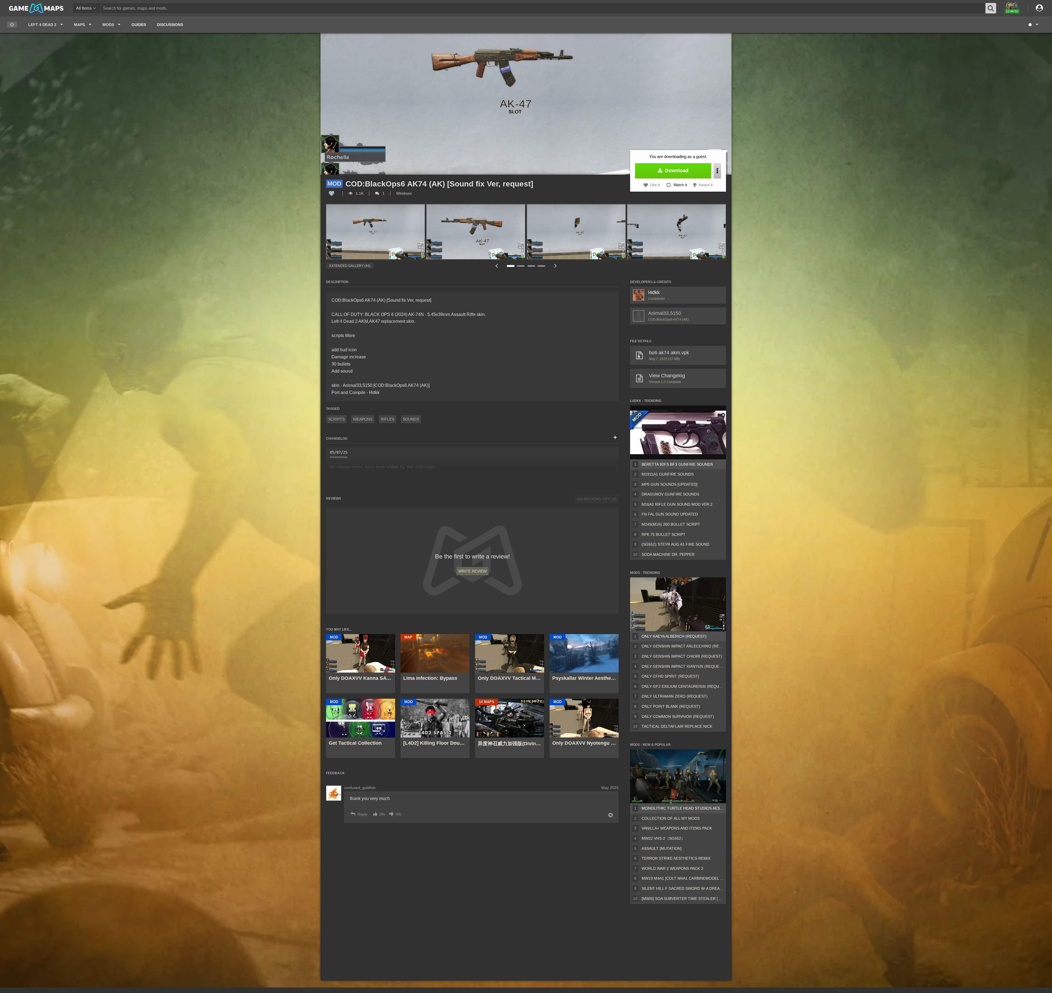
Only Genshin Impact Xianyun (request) (683, 666)
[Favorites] (12, 25)
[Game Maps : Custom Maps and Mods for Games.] (36, 8)
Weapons (362, 419)
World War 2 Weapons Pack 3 (672, 868)
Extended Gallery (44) (349, 266)
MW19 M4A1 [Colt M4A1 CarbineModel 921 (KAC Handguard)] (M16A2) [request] (683, 878)
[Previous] (496, 266)
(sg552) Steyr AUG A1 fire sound (675, 544)
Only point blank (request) (671, 706)
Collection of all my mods (671, 818)
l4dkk (654, 292)
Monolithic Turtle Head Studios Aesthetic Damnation (683, 808)
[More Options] (717, 171)
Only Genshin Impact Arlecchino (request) (683, 646)
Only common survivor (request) (678, 716)
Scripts (336, 419)
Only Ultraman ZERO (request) (675, 696)
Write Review (472, 571)
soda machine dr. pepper (668, 554)
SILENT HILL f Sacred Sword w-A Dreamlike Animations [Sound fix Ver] (683, 888)
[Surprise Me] (1033, 24)
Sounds (411, 419)
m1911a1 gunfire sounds (668, 474)
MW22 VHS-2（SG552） (663, 838)
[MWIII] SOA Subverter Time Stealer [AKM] (683, 898)
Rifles (387, 419)
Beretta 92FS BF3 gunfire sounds (677, 464)
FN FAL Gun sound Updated (670, 514)
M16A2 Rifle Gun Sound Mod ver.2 (677, 504)
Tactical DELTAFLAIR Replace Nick (677, 726)
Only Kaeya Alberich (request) (674, 636)
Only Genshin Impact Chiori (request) (682, 656)
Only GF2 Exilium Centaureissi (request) (683, 686)
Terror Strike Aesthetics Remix (676, 858)
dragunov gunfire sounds (670, 494)
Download (676, 170)
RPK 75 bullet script (663, 534)
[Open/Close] (615, 437)
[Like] (331, 193)
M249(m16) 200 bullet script (671, 524)
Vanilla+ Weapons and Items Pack (677, 828)
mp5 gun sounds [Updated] (669, 484)
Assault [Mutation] (662, 848)
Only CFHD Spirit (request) (670, 676)
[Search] (990, 8)
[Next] (555, 266)
